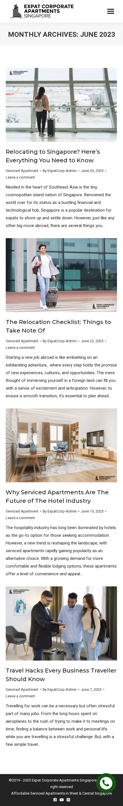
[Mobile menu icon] (110, 11)
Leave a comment (20, 177)
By (60, 171)
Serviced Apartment (22, 171)
